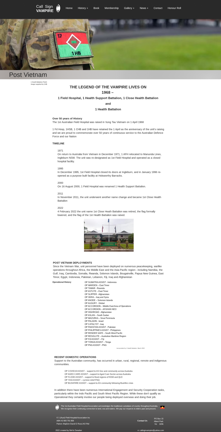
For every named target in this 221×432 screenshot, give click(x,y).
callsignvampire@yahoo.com (152, 430)
